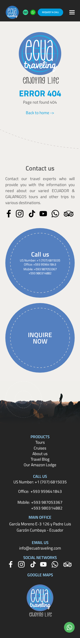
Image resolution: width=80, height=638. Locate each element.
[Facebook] (8, 213)
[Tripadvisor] (69, 213)
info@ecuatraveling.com (40, 548)
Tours (40, 442)
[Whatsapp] (55, 213)
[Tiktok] (32, 213)
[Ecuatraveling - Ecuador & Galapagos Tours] (12, 12)
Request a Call (50, 12)
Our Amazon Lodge (40, 465)
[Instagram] (19, 213)
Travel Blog (40, 459)
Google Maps (40, 575)
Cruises (40, 448)
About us (40, 454)
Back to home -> (40, 113)
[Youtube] (43, 213)
